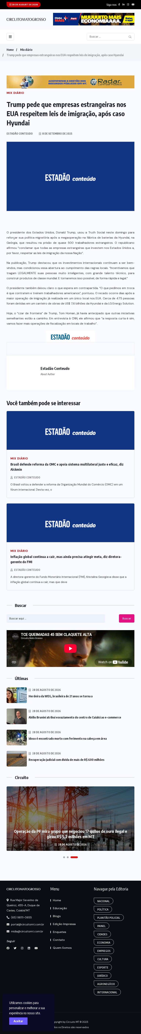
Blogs (57, 916)
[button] (64, 857)
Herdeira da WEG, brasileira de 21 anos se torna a (61, 696)
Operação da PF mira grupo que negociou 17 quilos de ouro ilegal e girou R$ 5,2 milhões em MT (70, 834)
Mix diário (26, 50)
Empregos (104, 950)
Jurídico (102, 975)
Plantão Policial (108, 917)
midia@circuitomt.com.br (26, 931)
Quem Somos (62, 948)
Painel (101, 926)
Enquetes (59, 932)
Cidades (102, 934)
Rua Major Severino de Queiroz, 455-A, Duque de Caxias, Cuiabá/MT (23, 905)
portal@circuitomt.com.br (27, 924)
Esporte (102, 967)
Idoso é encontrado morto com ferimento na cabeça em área (68, 738)
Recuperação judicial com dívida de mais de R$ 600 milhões (66, 760)
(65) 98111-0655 (21, 917)
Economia (103, 942)
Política (103, 909)
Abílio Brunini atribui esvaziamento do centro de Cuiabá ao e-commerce (75, 717)
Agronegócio (106, 984)
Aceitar (18, 1021)
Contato (59, 940)
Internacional (107, 992)
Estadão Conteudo (27, 477)
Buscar (126, 618)
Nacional (103, 901)
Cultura (102, 959)
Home (10, 50)
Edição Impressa (64, 924)
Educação (60, 908)
